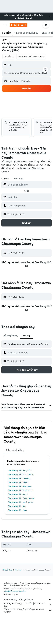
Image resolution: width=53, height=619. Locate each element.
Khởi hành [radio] (18, 179)
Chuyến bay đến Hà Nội (18, 482)
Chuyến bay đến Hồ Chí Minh (20, 474)
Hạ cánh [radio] (5, 179)
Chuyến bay (7, 570)
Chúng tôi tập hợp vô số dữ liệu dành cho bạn (24, 605)
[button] (50, 16)
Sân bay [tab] (26, 335)
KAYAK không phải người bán (18, 599)
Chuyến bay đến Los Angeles (20, 502)
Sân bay (18, 570)
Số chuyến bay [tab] (11, 335)
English (29, 18)
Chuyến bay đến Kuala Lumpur (21, 498)
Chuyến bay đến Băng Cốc (19, 470)
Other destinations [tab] (15, 450)
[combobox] (29, 197)
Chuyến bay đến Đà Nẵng (19, 478)
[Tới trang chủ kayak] (18, 25)
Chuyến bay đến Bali (17, 506)
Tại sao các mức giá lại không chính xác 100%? (24, 610)
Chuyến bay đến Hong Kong (20, 490)
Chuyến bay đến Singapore (20, 486)
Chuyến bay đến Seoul (18, 494)
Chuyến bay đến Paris (17, 510)
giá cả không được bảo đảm (14, 591)
